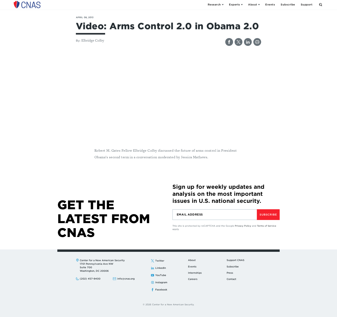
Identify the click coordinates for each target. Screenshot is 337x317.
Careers (192, 279)
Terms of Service (266, 225)
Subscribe (268, 214)
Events (192, 266)
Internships (195, 272)
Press (230, 272)
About (192, 260)
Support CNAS (235, 260)
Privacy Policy (243, 225)
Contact (231, 279)
